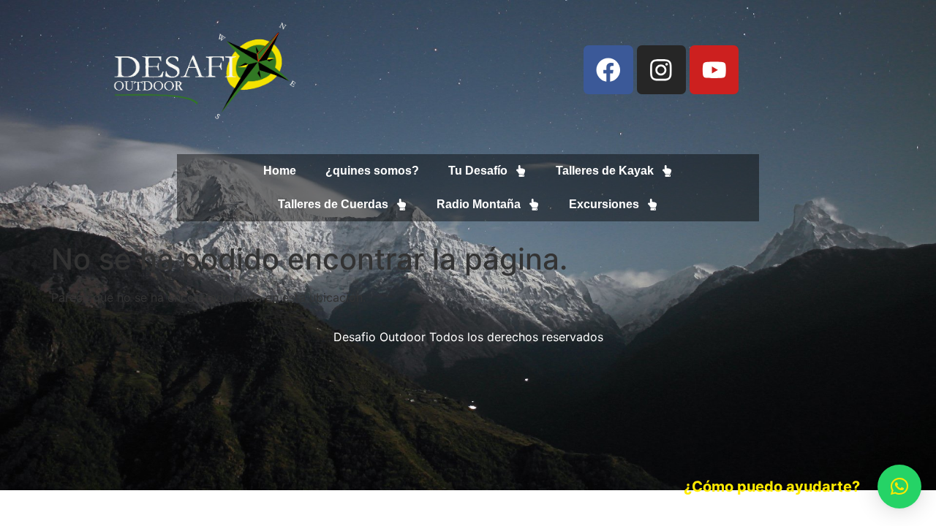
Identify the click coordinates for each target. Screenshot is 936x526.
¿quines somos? (372, 170)
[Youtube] (714, 69)
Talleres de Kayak (605, 170)
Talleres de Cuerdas (333, 204)
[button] (899, 486)
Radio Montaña (479, 204)
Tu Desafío (477, 170)
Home (279, 170)
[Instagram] (661, 69)
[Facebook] (608, 69)
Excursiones (604, 204)
